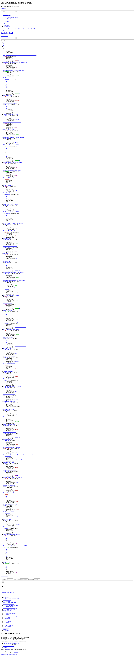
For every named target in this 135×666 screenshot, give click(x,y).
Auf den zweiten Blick (8, 337)
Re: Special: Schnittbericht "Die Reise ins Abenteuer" (15, 62)
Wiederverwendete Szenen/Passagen (11, 534)
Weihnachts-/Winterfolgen (9, 526)
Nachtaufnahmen (7, 519)
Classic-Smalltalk (7, 33)
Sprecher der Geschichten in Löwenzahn (12, 122)
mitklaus (7, 138)
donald (16, 142)
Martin (6, 520)
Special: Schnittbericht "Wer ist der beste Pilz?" (13, 70)
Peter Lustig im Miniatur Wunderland (11, 447)
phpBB (7, 649)
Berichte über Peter (7, 95)
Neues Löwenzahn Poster (9, 394)
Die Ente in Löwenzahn (8, 511)
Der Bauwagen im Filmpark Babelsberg (12, 211)
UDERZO (7, 213)
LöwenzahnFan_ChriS (20, 327)
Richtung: (31, 579)
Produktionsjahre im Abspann (10, 103)
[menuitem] (12, 17)
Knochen (7, 96)
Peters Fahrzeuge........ (8, 238)
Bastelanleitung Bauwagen (9, 462)
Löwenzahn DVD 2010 (8, 129)
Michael (7, 115)
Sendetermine (6, 77)
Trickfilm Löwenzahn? (8, 371)
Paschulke (7, 281)
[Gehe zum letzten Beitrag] (18, 60)
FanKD (16, 201)
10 (6, 155)
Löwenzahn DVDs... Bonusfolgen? (11, 322)
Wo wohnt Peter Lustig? (8, 177)
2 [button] (3, 43)
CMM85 (7, 71)
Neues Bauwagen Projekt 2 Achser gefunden (13, 223)
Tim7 (6, 395)
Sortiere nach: (17, 579)
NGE (6, 338)
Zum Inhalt (3, 8)
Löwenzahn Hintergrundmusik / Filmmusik (13, 144)
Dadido (16, 190)
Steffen (16, 482)
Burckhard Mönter (7, 439)
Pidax (4, 416)
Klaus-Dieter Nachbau (8, 192)
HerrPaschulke (18, 516)
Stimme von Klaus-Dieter (9, 485)
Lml (6, 56)
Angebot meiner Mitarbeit (9, 356)
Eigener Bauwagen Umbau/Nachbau (11, 424)
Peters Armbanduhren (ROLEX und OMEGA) (13, 272)
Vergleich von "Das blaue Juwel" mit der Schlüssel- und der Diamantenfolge (20, 55)
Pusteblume (7, 247)
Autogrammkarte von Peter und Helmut (12, 386)
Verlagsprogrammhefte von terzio (10, 114)
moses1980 (7, 194)
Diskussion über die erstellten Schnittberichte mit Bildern (16, 545)
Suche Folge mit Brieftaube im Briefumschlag (13, 137)
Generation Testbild (7, 348)
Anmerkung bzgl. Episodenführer (10, 287)
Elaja (6, 205)
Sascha (16, 60)
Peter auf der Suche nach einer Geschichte (12, 477)
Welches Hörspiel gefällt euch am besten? (12, 492)
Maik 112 (7, 513)
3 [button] (3, 45)
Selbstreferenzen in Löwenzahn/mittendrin (12, 162)
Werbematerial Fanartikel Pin (9, 432)
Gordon (7, 289)
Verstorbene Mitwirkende (9, 401)
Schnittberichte (6, 562)
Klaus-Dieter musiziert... (8, 409)
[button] (3, 46)
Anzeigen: (4, 579)
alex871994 (8, 456)
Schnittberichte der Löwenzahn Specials (12, 170)
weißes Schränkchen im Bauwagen (11, 329)
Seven (6, 146)
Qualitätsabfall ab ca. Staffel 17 (10, 246)
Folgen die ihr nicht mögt (9, 363)
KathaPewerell (18, 459)
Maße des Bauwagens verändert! (10, 204)
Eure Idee (5, 253)
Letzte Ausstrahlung (7, 310)
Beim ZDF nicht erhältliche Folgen (11, 295)
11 (6, 156)
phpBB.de (16, 652)
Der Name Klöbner (7, 303)
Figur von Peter (6, 378)
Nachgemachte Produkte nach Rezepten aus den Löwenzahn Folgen (18, 454)
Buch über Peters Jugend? (9, 230)
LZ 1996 (7, 79)
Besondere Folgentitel (8, 185)
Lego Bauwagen (7, 261)
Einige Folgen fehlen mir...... (9, 470)
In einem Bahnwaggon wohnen (10, 504)
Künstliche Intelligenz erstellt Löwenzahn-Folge (14, 280)
